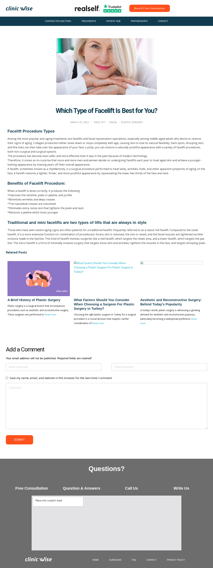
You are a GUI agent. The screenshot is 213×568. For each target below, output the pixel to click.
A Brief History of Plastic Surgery (33, 300)
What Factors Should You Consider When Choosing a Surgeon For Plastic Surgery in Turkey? (104, 304)
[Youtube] (199, 5)
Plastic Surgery (132, 122)
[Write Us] (181, 481)
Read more (50, 314)
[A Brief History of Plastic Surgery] (38, 278)
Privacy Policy (176, 560)
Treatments (88, 21)
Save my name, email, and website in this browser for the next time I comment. (61, 378)
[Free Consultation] (31, 481)
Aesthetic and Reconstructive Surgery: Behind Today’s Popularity (171, 302)
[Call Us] (131, 481)
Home (95, 560)
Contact (163, 21)
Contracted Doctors (58, 21)
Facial (113, 122)
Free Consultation (31, 488)
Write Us (181, 488)
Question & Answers (81, 488)
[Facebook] (191, 5)
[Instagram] (184, 5)
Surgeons (115, 560)
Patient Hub (113, 21)
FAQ (134, 560)
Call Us (131, 488)
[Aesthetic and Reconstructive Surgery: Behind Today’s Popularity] (171, 278)
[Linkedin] (191, 11)
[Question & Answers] (81, 481)
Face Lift (100, 122)
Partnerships (139, 21)
